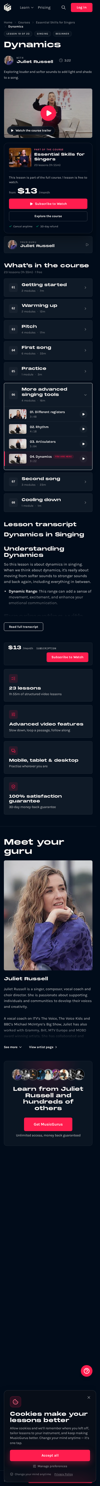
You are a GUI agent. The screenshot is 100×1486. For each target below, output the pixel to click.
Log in (82, 7)
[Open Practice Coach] (86, 1371)
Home (8, 22)
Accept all (50, 1455)
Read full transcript (23, 627)
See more (10, 1047)
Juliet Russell (35, 62)
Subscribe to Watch (51, 204)
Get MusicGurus (48, 1124)
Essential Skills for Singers (55, 22)
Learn (25, 7)
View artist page (41, 1047)
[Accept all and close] (88, 1397)
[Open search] (63, 7)
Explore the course (48, 216)
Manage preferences (52, 1466)
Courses (24, 22)
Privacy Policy (63, 1474)
